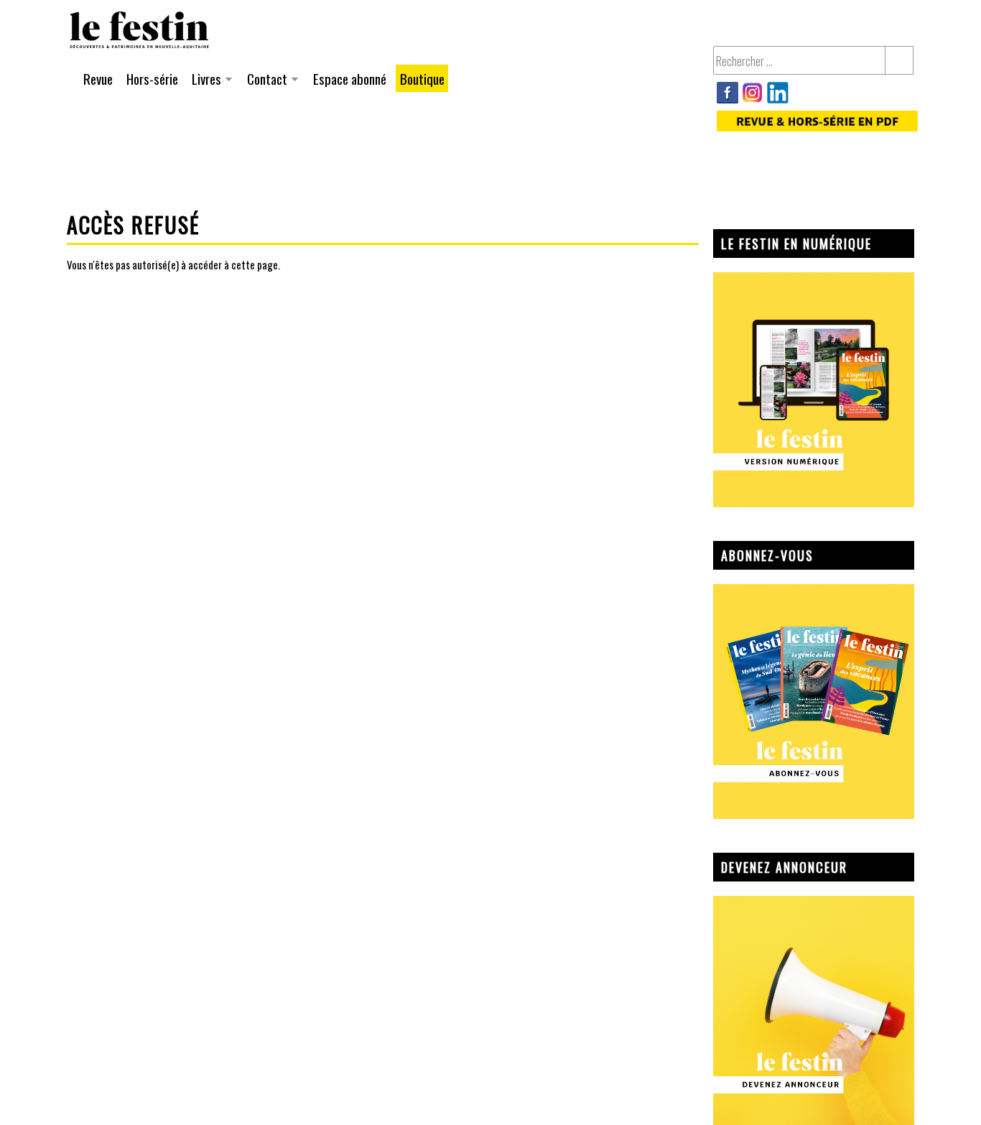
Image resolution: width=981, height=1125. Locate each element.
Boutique (422, 78)
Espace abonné (349, 78)
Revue (98, 78)
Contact (265, 80)
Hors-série (152, 78)
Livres (204, 80)
